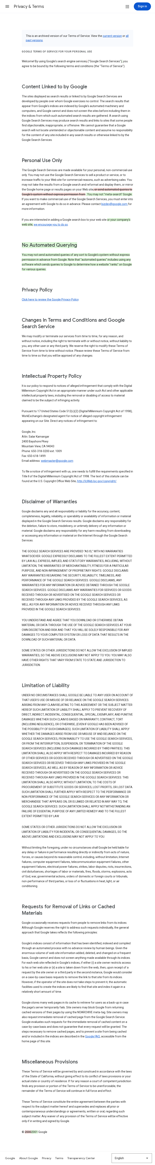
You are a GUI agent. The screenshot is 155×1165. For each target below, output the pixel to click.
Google (10, 1158)
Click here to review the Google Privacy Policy (50, 299)
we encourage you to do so (51, 224)
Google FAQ (92, 1036)
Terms (59, 1158)
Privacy (46, 1158)
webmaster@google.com (57, 460)
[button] (7, 6)
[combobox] (132, 1158)
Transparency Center (81, 1158)
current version (112, 35)
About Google (28, 1158)
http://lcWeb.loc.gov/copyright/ (96, 481)
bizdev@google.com (114, 204)
